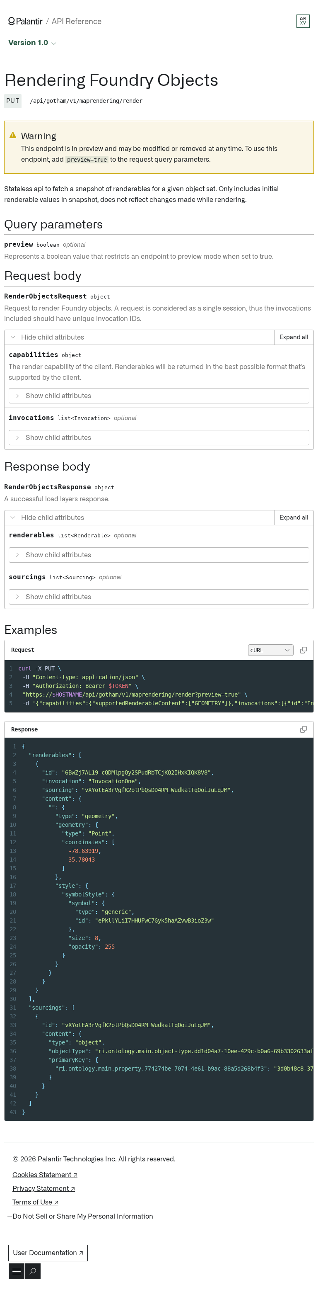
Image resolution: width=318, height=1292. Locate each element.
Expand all (293, 337)
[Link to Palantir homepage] (25, 21)
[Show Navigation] (16, 1271)
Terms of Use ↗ (35, 1202)
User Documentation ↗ (48, 1253)
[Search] (32, 1271)
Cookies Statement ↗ (44, 1175)
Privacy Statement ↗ (43, 1188)
